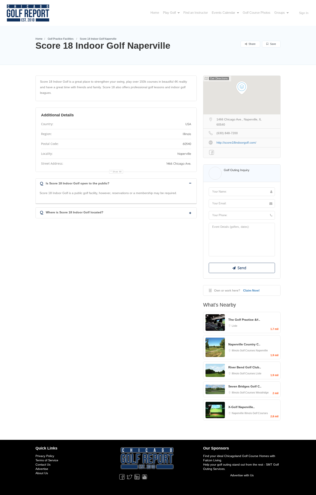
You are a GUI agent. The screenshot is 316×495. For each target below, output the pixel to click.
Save (272, 44)
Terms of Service (46, 460)
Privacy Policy (44, 456)
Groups (279, 12)
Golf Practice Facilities (61, 38)
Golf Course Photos (256, 12)
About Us (41, 473)
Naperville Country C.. (244, 344)
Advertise (41, 469)
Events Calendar (223, 12)
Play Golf (169, 12)
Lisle (234, 325)
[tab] (116, 183)
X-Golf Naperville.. (241, 407)
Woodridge (262, 392)
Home (154, 12)
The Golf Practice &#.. (244, 319)
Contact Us (43, 464)
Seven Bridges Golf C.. (244, 386)
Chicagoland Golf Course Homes (246, 456)
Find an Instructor (195, 12)
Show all (117, 172)
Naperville (262, 350)
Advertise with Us (242, 475)
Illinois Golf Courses (244, 350)
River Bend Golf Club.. (244, 367)
